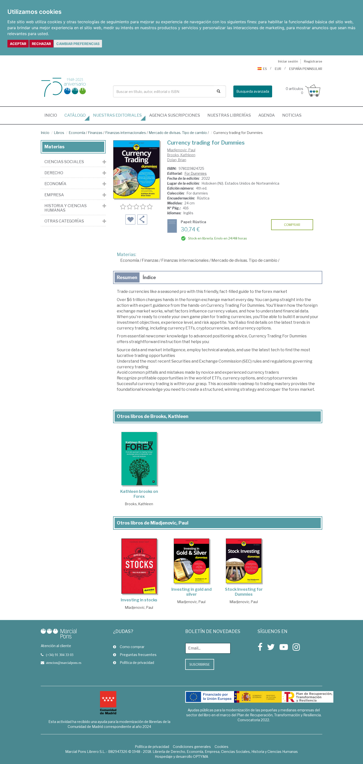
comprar (292, 225)
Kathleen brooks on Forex (139, 494)
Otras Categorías (64, 221)
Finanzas (95, 133)
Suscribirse (199, 664)
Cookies (221, 746)
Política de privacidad (137, 662)
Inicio (52, 115)
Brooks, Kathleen (181, 155)
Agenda (266, 115)
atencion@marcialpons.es (63, 662)
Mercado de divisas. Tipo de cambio (178, 133)
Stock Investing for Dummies (244, 592)
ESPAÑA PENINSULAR (305, 69)
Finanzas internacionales (125, 133)
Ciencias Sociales (64, 162)
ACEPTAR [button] (18, 44)
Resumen (127, 277)
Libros (59, 133)
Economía (77, 133)
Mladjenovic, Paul (181, 150)
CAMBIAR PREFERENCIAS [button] (78, 44)
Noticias (292, 115)
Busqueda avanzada (252, 91)
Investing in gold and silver (191, 592)
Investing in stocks (139, 600)
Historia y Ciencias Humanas (65, 208)
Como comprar (132, 647)
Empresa (54, 195)
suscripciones (174, 115)
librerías (229, 115)
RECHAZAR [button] (41, 44)
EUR (278, 69)
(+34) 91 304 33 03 (59, 654)
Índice (149, 277)
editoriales (117, 115)
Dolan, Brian (176, 160)
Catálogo (75, 115)
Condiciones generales (192, 746)
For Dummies (195, 173)
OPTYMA (200, 756)
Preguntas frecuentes (138, 655)
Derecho (53, 173)
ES (265, 69)
